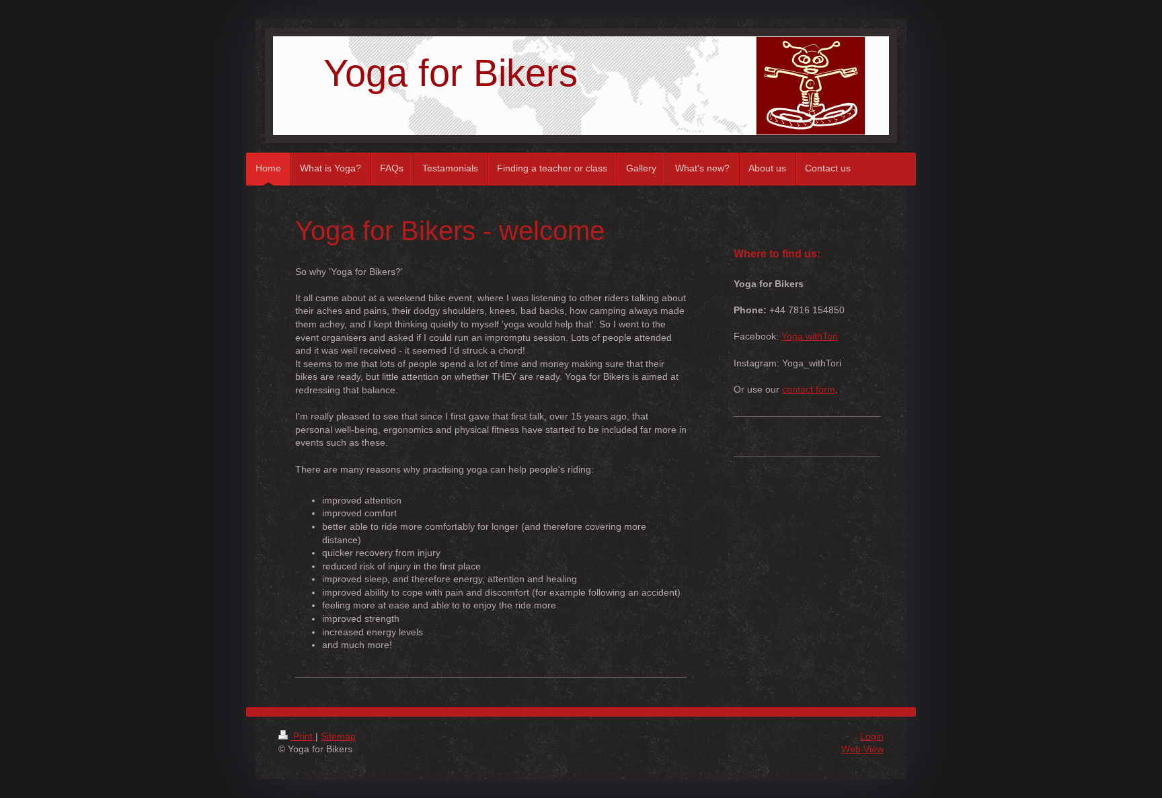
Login (872, 736)
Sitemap (338, 736)
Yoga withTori (809, 336)
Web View (862, 749)
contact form (808, 389)
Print (302, 736)
